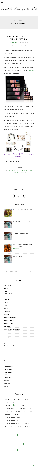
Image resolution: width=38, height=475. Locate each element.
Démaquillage (9, 408)
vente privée (28, 447)
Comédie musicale (19, 402)
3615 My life (7, 285)
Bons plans (14, 42)
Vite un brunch (8, 369)
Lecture (6, 335)
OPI (6, 426)
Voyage (6, 386)
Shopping (6, 380)
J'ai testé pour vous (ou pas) (12, 329)
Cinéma (26, 399)
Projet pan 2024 (19, 256)
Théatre (7, 447)
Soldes (20, 441)
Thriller (28, 444)
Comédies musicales (9, 355)
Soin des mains (10, 438)
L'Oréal (7, 414)
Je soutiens (7, 332)
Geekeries (7, 326)
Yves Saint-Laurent (11, 452)
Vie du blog (7, 383)
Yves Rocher (22, 450)
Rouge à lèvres (23, 432)
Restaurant (27, 426)
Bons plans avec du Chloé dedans (19, 38)
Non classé (7, 341)
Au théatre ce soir (9, 346)
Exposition (8, 411)
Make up (6, 299)
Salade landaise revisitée (23, 210)
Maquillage (16, 414)
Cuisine (16, 405)
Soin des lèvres (24, 435)
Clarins (7, 402)
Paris (11, 426)
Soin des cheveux (11, 435)
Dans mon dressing (9, 320)
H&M (25, 411)
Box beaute (17, 399)
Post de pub (7, 377)
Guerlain (18, 411)
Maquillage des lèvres (12, 417)
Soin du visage (10, 441)
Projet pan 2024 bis (20, 233)
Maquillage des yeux (12, 420)
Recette (18, 426)
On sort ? (6, 344)
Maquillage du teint (12, 423)
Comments (19, 167)
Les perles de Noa (20, 170)
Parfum (6, 302)
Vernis (6, 308)
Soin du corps (22, 438)
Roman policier (10, 432)
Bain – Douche (8, 293)
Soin (5, 305)
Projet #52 (7, 374)
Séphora (31, 70)
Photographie (8, 372)
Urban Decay (17, 447)
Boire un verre (8, 349)
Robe (6, 429)
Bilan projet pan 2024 (21, 221)
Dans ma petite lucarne (10, 317)
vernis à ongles (10, 450)
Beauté (15, 223)
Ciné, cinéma (7, 352)
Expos (6, 358)
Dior (23, 405)
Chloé (11, 170)
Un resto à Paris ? (9, 366)
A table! (16, 212)
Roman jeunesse (23, 429)
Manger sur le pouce (9, 360)
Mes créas (7, 338)
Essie (30, 408)
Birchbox (8, 399)
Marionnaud (26, 423)
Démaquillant (21, 408)
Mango (30, 170)
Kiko (30, 411)
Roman (13, 429)
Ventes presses (22, 172)
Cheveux (6, 296)
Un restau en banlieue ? (10, 363)
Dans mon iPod (8, 323)
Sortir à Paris (9, 444)
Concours (6, 314)
